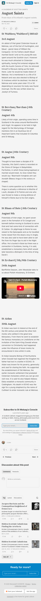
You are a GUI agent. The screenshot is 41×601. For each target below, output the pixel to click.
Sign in (36, 3)
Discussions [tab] (18, 498)
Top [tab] (4, 498)
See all (6, 557)
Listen (36, 23)
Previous (8, 457)
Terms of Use (31, 430)
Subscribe (29, 3)
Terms (34, 584)
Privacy (27, 584)
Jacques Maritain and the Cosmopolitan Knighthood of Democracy (14, 506)
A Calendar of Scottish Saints (15, 9)
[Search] (37, 498)
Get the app (31, 591)
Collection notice (20, 586)
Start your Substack (15, 591)
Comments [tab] (6, 472)
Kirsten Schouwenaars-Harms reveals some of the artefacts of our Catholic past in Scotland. (15, 530)
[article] (20, 511)
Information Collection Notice (22, 432)
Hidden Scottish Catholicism (14, 542)
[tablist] (11, 472)
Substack (10, 597)
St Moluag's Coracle (9, 21)
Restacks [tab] (16, 472)
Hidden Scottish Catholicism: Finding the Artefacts (15, 525)
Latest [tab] (9, 498)
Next (34, 457)
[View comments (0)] (11, 28)
